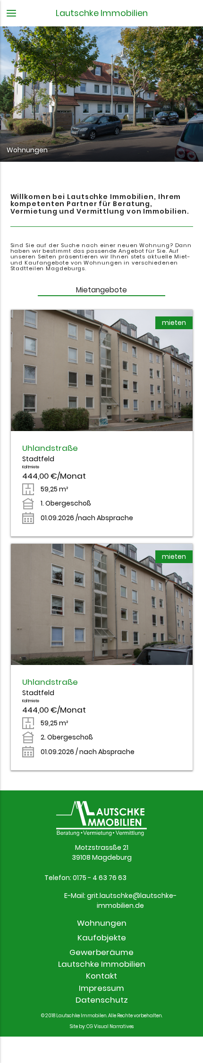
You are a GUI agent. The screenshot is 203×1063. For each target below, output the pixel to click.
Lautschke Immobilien (101, 964)
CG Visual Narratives (110, 1026)
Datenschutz (102, 999)
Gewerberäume (101, 952)
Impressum (101, 987)
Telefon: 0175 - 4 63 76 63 (85, 877)
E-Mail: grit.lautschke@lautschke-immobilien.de (120, 900)
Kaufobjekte (101, 937)
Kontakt (101, 975)
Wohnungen (102, 923)
